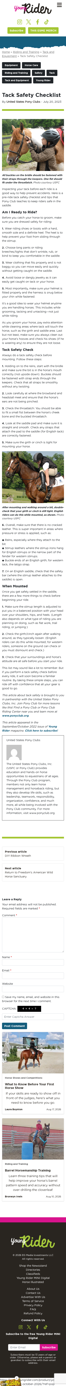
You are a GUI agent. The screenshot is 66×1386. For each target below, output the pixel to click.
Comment (9, 915)
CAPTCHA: (9, 1008)
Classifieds (33, 1273)
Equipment (11, 65)
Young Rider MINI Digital (33, 1277)
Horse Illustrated (33, 1282)
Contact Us (33, 1292)
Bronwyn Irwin (13, 1196)
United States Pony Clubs (23, 101)
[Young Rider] (33, 8)
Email (6, 970)
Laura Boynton (14, 1109)
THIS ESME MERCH (43, 30)
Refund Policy (33, 1313)
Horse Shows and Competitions (23, 1077)
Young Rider (43, 80)
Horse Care (31, 65)
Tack (52, 73)
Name (7, 957)
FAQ (33, 1309)
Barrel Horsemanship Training (28, 1170)
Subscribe (16, 30)
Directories (33, 1269)
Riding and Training (26, 51)
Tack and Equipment (17, 80)
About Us (33, 1288)
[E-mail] (8, 820)
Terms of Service (33, 1301)
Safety (38, 73)
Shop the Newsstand (33, 1265)
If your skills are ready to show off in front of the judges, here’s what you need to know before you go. (33, 1098)
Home (6, 51)
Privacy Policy (33, 1305)
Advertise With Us (33, 1296)
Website (7, 983)
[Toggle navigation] (59, 5)
